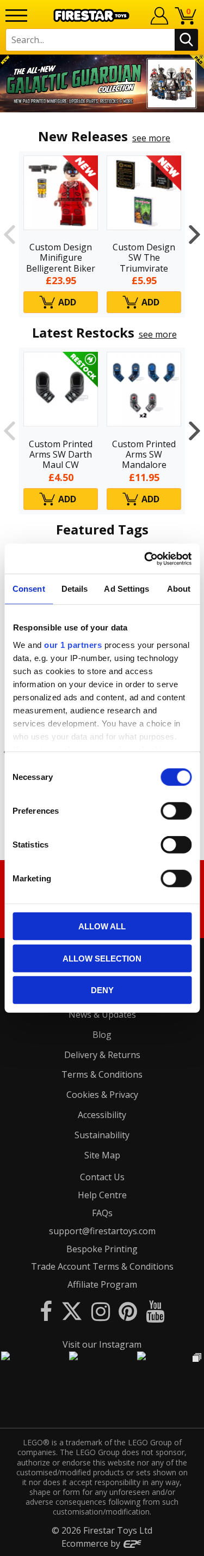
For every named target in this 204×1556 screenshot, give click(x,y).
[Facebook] (46, 1311)
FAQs (102, 1213)
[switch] (175, 811)
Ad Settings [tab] (126, 588)
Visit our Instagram (102, 1344)
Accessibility (102, 1115)
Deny (102, 990)
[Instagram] (100, 1311)
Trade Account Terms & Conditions (102, 1266)
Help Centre (102, 1195)
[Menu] (16, 15)
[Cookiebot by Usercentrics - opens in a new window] (145, 558)
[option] (102, 83)
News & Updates (102, 1014)
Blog (102, 1035)
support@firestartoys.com (102, 1231)
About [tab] (179, 588)
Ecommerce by (91, 1543)
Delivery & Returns (102, 1055)
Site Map (102, 1155)
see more (151, 138)
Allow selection (102, 958)
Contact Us (102, 1177)
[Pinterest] (128, 1311)
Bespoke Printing (102, 1249)
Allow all (102, 926)
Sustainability (102, 1135)
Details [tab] (74, 588)
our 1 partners (73, 644)
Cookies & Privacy (102, 1095)
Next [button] (194, 234)
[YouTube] (155, 1311)
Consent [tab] (29, 588)
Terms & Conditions (102, 1074)
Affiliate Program (102, 1284)
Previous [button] (9, 234)
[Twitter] (72, 1311)
